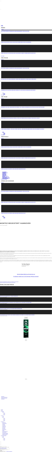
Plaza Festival (5, 175)
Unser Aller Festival (6, 177)
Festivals (2, 421)
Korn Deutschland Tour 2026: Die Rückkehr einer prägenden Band (11, 308)
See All (2, 29)
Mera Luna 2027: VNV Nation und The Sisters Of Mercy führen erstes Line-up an (18, 202)
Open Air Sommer (3, 435)
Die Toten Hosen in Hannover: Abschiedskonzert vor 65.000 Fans (15, 31)
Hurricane (4, 173)
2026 (4, 133)
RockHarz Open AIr (5, 176)
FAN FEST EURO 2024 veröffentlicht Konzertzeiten (11, 281)
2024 (4, 217)
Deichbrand (4, 422)
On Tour (2, 415)
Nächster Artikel (2, 282)
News (2, 410)
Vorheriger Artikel (2, 281)
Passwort (1, 449)
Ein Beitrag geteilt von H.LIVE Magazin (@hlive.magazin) (26, 276)
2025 (4, 93)
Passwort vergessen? (9, 451)
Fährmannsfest (5, 172)
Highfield (3, 424)
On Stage (2, 411)
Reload (3, 176)
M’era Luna (4, 174)
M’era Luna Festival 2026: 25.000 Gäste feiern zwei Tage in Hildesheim (16, 42)
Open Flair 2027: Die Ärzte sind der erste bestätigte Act (13, 213)
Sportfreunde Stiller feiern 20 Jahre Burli (9, 282)
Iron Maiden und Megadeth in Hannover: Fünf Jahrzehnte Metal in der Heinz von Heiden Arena (15, 302)
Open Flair (4, 175)
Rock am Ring (4, 177)
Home (2, 409)
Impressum (2, 396)
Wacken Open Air (4, 434)
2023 (4, 94)
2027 (3, 132)
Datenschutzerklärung (4, 397)
